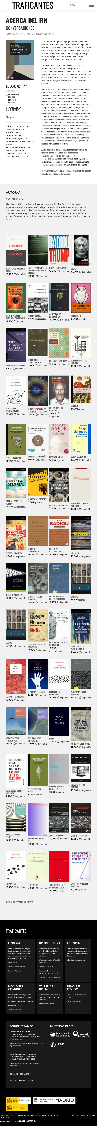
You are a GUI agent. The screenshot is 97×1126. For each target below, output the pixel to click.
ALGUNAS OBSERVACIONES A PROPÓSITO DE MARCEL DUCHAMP (37, 270)
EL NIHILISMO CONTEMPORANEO (12, 409)
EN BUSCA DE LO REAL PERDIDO (14, 502)
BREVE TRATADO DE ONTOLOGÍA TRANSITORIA (15, 317)
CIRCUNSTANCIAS (34, 316)
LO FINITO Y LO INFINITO (36, 692)
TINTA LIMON (21, 126)
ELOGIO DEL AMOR (56, 457)
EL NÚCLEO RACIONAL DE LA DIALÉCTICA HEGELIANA (37, 410)
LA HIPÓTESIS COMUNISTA (15, 697)
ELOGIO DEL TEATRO (78, 457)
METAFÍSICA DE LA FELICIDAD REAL (12, 739)
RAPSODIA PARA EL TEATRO (13, 835)
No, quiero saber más (28, 1121)
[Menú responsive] (91, 5)
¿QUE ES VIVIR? (11, 884)
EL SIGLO (74, 406)
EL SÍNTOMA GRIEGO (13, 458)
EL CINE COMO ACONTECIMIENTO (34, 361)
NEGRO (51, 738)
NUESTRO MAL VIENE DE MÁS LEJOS (14, 792)
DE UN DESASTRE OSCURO (15, 365)
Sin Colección (12, 132)
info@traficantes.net (18, 1076)
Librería (14, 943)
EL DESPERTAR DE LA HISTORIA (79, 361)
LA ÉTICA (74, 597)
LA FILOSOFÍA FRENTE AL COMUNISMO (37, 645)
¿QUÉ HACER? (33, 885)
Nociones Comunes (15, 988)
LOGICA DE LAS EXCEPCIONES (54, 693)
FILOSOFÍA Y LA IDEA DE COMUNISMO (79, 504)
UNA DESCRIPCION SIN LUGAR (36, 839)
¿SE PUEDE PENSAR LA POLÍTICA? (79, 885)
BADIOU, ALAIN (14, 33)
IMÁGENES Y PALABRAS (14, 595)
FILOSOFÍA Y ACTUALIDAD (58, 505)
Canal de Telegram (15, 971)
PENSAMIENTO (20, 150)
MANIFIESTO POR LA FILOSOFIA (78, 693)
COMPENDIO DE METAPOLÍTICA (55, 315)
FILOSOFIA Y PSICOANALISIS (33, 550)
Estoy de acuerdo (78, 1115)
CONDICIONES (76, 316)
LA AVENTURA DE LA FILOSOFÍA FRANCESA (35, 598)
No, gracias (91, 1115)
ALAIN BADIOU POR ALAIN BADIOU (15, 270)
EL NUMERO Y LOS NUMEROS (56, 409)
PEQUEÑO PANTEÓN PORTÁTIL (78, 786)
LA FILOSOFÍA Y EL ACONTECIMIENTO (77, 647)
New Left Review (73, 988)
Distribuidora (49, 943)
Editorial (74, 943)
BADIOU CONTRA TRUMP (58, 268)
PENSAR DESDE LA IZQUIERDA (34, 790)
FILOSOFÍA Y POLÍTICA (14, 553)
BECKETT (74, 269)
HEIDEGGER (75, 553)
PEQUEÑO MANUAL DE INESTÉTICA (57, 787)
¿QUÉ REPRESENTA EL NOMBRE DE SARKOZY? (57, 886)
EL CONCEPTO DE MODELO (59, 361)
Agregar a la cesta (26, 86)
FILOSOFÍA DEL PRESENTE (37, 499)
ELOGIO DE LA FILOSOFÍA (37, 456)
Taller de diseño (46, 988)
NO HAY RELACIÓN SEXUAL (80, 744)
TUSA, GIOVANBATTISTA (40, 33)
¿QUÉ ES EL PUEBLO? (57, 835)
